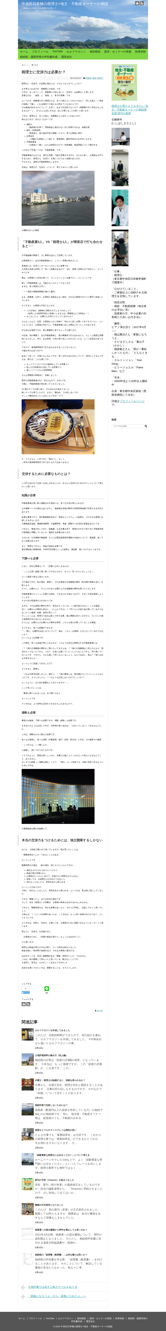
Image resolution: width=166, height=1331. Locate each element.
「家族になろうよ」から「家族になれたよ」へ (57, 1296)
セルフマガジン (76, 51)
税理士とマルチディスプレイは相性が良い (56, 1130)
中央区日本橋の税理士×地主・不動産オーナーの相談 (65, 4)
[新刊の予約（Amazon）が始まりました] (28, 1184)
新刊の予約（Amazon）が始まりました (54, 1180)
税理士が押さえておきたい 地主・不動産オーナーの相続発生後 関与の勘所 (130, 109)
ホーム (24, 51)
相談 (94, 78)
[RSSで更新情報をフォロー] (142, 3)
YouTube (57, 51)
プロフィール (40, 51)
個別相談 (95, 51)
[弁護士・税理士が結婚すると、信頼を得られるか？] (28, 1084)
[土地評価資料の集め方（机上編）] (28, 1059)
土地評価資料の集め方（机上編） (51, 1055)
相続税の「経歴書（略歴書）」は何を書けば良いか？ (61, 1254)
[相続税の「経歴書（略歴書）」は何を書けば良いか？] (28, 1259)
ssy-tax (100, 1011)
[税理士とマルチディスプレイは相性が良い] (28, 1134)
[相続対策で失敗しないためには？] (28, 1109)
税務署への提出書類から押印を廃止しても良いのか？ (61, 1230)
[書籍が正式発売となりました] (28, 1209)
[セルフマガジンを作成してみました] (28, 1034)
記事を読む (39, 1048)
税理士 (100, 78)
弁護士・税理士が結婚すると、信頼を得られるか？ (60, 1080)
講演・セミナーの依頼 (117, 51)
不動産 (88, 78)
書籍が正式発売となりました (49, 1205)
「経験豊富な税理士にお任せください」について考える (62, 1155)
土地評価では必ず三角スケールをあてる (52, 1286)
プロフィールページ (132, 401)
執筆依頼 (140, 51)
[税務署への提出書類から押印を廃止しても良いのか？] (28, 1234)
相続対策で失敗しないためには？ (51, 1105)
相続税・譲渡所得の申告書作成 (38, 56)
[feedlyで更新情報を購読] (137, 3)
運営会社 (66, 56)
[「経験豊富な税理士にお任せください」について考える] (28, 1159)
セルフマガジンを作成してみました (52, 1030)
